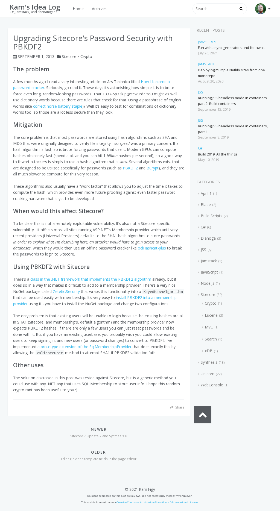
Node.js (207, 283)
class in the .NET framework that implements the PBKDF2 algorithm (90, 279)
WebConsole (212, 384)
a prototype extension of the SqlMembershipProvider (84, 346)
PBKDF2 (130, 168)
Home (78, 8)
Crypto (86, 56)
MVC (209, 327)
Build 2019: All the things (217, 154)
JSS (200, 92)
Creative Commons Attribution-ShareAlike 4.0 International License (157, 502)
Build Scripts (211, 215)
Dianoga (208, 238)
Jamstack (206, 63)
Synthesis (209, 362)
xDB (208, 350)
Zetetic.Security (66, 291)
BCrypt (153, 168)
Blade (206, 204)
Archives (99, 8)
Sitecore (69, 56)
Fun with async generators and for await (231, 47)
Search (211, 339)
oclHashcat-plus (152, 248)
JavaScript (207, 41)
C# (200, 148)
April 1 (206, 193)
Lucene (211, 315)
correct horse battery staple (57, 106)
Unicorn (207, 373)
